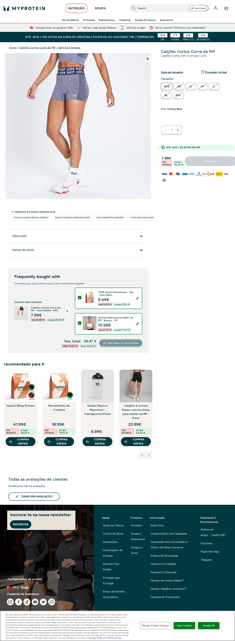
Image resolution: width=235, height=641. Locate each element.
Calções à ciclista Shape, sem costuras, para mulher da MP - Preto (136, 412)
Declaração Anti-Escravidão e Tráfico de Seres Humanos (169, 544)
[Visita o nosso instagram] (10, 601)
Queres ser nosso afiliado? (167, 580)
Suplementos (107, 20)
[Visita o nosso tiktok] (26, 601)
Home (13, 47)
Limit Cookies (184, 625)
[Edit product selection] (137, 298)
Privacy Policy (96, 638)
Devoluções (110, 541)
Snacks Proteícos (145, 20)
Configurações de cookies (25, 579)
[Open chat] (51, 601)
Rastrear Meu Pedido (111, 566)
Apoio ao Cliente (113, 525)
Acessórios (166, 20)
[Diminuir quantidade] (165, 130)
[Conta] (216, 8)
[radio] (167, 86)
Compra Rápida (23, 441)
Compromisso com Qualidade (169, 533)
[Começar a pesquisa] (133, 8)
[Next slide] (151, 416)
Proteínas (89, 20)
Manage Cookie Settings (155, 625)
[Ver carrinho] (226, 8)
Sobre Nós (157, 525)
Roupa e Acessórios (138, 536)
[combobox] (169, 8)
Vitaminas (125, 20)
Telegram (206, 559)
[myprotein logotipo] (24, 8)
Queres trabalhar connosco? (168, 588)
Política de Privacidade (164, 555)
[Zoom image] (147, 58)
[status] (171, 130)
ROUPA (100, 8)
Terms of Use (114, 638)
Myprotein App (210, 551)
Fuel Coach (200, 8)
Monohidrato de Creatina (59, 407)
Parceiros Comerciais (164, 572)
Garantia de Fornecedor (165, 597)
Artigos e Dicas (136, 550)
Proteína (136, 525)
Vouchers (206, 543)
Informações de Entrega (112, 553)
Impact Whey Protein (21, 405)
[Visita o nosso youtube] (35, 601)
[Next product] (149, 455)
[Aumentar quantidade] (178, 130)
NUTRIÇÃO (76, 8)
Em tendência (70, 20)
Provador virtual (216, 72)
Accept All (208, 625)
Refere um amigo (213, 532)
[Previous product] (142, 455)
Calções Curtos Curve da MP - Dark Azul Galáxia (49, 47)
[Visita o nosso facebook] (18, 601)
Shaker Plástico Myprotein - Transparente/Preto (97, 409)
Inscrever (20, 524)
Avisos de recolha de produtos (114, 594)
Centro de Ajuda (113, 533)
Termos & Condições (163, 563)
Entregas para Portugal (111, 580)
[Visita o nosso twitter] (43, 601)
